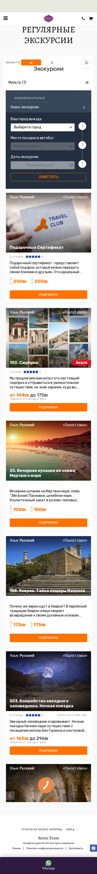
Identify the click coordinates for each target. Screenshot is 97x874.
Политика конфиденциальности (44, 848)
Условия (16, 848)
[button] (5, 18)
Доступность (75, 848)
